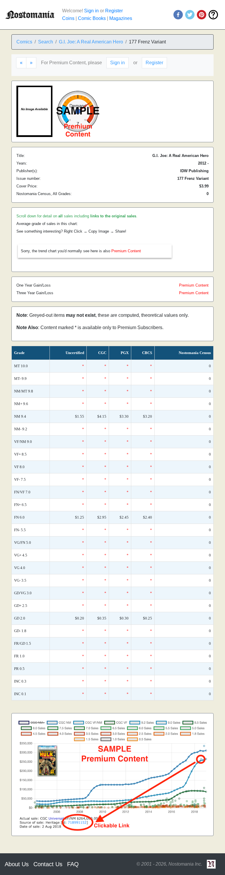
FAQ (73, 864)
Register (114, 10)
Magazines (120, 18)
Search (45, 41)
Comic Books (92, 18)
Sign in (91, 10)
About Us (17, 864)
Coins (68, 18)
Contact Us (47, 864)
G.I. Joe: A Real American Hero (91, 41)
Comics (24, 41)
